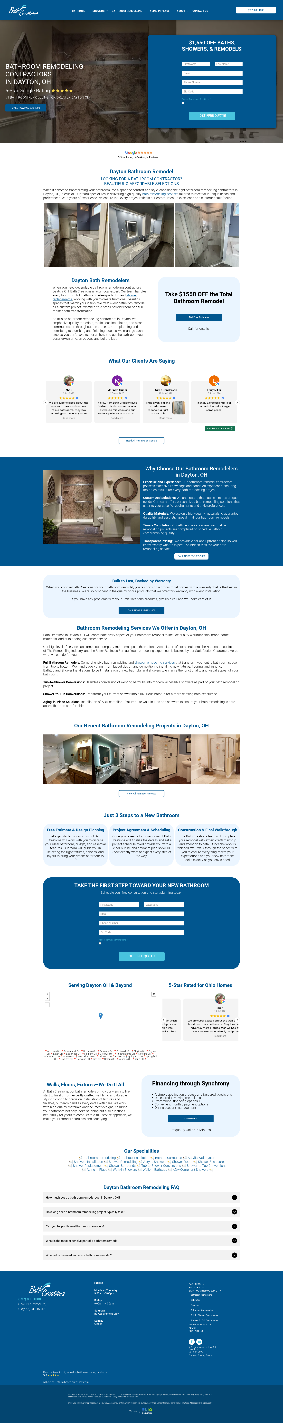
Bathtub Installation (135, 1158)
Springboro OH (135, 1056)
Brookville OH (106, 1051)
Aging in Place (97, 1170)
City (67, 1059)
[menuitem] (81, 11)
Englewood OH (73, 1053)
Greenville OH (106, 1053)
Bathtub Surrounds (168, 1158)
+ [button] (47, 994)
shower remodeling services (155, 662)
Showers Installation (88, 1162)
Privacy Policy (205, 1355)
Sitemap (193, 1355)
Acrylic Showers (154, 1162)
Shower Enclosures (211, 1162)
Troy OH (97, 1059)
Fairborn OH (90, 1053)
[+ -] (100, 1019)
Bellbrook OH (89, 1051)
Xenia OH (139, 1059)
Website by (135, 1411)
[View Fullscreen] (47, 1005)
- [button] (47, 998)
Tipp (63, 1059)
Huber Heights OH (126, 1053)
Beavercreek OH (72, 1051)
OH (71, 1059)
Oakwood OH (105, 1056)
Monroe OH (69, 1056)
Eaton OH (58, 1053)
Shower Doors (182, 1162)
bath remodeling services (160, 194)
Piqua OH (120, 1056)
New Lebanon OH (86, 1056)
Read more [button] (69, 418)
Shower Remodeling (123, 1162)
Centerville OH (123, 1051)
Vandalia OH (125, 1059)
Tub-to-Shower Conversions (161, 1166)
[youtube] (199, 1342)
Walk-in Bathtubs (155, 1170)
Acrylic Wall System (202, 1158)
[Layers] (154, 994)
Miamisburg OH (52, 1056)
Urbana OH (109, 1059)
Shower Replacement (88, 1166)
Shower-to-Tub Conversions (206, 1166)
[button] (237, 402)
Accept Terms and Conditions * (196, 99)
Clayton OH (139, 1051)
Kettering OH (144, 1053)
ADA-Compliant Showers (190, 1170)
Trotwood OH (83, 1059)
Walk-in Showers (125, 1170)
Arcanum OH (53, 1051)
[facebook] (192, 1342)
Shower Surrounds (122, 1166)
